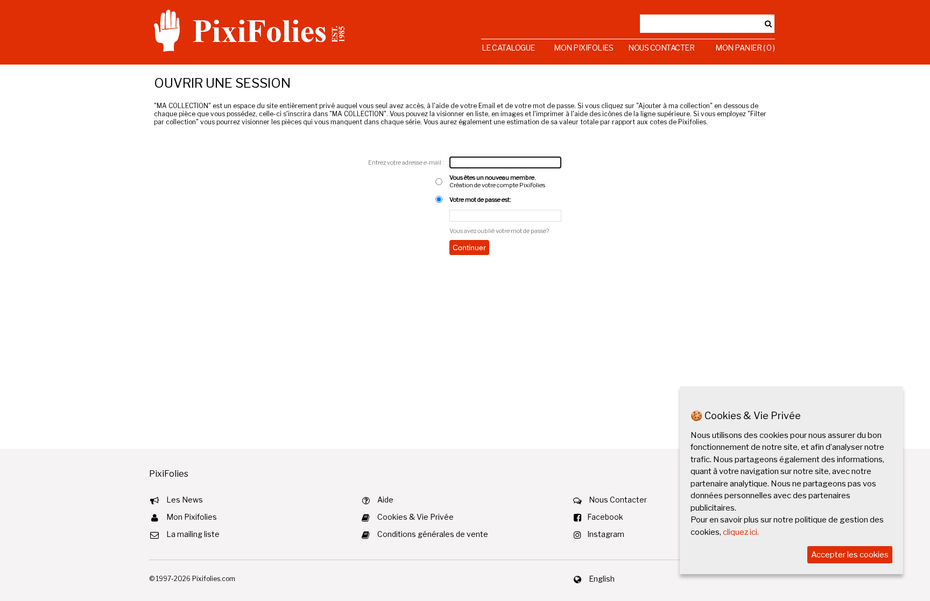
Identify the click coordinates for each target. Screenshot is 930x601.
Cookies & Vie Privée (415, 516)
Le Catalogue (508, 47)
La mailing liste (193, 534)
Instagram (605, 534)
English (602, 578)
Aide (385, 499)
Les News (184, 499)
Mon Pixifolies (583, 47)
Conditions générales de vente (432, 534)
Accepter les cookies (850, 555)
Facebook (605, 516)
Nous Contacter (661, 47)
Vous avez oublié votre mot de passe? (499, 231)
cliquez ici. (741, 532)
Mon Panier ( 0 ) (744, 47)
